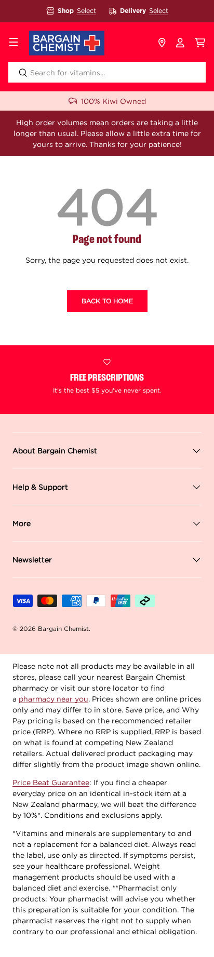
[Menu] (13, 43)
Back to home (107, 301)
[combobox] (107, 72)
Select (86, 10)
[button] (200, 43)
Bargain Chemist (63, 628)
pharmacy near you (53, 699)
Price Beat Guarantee (50, 782)
